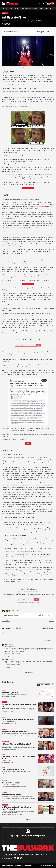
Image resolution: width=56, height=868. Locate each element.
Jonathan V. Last (7, 23)
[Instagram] (15, 858)
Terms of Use (34, 602)
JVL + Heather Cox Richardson (11, 783)
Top (38, 684)
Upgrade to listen (9, 31)
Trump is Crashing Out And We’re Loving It (15, 731)
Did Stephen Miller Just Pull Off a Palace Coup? (16, 744)
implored (39, 202)
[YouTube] (21, 858)
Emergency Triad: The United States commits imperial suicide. (14, 694)
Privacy (42, 865)
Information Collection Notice (28, 604)
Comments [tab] (45, 628)
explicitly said (32, 206)
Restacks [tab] (51, 628)
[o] (46, 707)
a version (10, 81)
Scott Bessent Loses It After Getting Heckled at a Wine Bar (19, 705)
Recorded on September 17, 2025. (9, 785)
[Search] (55, 8)
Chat (23, 8)
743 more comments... (28, 672)
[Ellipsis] (54, 644)
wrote (12, 218)
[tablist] (48, 628)
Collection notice (50, 865)
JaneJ (6, 645)
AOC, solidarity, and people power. (9, 721)
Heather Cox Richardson (15, 786)
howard (7, 659)
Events (35, 8)
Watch (7, 8)
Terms (46, 865)
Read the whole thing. (8, 509)
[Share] (52, 32)
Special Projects (29, 8)
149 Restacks (19, 610)
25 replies (8, 656)
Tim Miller (5, 711)
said (19, 428)
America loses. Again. (6, 760)
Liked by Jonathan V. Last (10, 646)
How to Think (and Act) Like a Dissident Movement (18, 719)
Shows (18, 8)
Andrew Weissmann (7, 814)
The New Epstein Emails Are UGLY (12, 794)
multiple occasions (44, 206)
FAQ (43, 3)
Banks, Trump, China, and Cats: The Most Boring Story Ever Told (19, 757)
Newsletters (13, 8)
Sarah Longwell (6, 736)
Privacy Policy (38, 604)
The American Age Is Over (10, 692)
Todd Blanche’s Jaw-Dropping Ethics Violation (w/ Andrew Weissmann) (17, 808)
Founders (41, 8)
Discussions (47, 684)
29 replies (8, 667)
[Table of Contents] (1, 434)
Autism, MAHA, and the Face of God (13, 769)
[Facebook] (18, 858)
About (51, 8)
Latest (42, 684)
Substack (30, 865)
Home (3, 8)
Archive (46, 8)
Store (39, 3)
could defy (15, 208)
